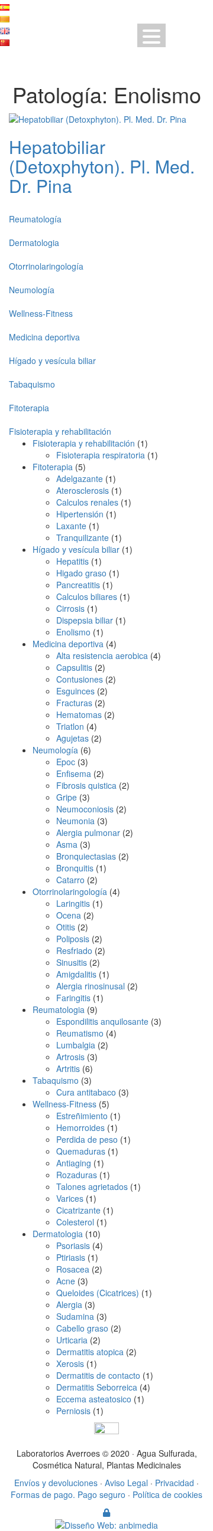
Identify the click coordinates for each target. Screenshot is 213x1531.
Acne (65, 1281)
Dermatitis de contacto (98, 1375)
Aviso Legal (126, 1483)
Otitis (65, 927)
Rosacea (72, 1269)
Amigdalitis (76, 974)
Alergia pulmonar (88, 832)
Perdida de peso (87, 1139)
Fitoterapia (29, 408)
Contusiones (79, 679)
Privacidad (174, 1483)
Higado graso (81, 573)
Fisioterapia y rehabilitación (60, 431)
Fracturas (74, 703)
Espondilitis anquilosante (102, 1021)
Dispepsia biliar (84, 620)
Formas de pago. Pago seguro (68, 1494)
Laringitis (73, 903)
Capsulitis (74, 667)
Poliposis (72, 939)
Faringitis (73, 998)
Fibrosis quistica (86, 785)
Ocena (68, 915)
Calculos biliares (86, 596)
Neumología (31, 290)
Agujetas (72, 738)
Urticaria (72, 1340)
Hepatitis (72, 561)
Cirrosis (70, 608)
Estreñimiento (82, 1116)
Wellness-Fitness (41, 313)
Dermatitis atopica (90, 1352)
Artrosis (70, 1057)
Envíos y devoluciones (56, 1483)
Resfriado (74, 950)
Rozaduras (76, 1175)
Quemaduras (80, 1151)
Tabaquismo (32, 384)
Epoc (65, 762)
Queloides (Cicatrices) (97, 1293)
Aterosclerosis (82, 490)
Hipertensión (80, 514)
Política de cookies (167, 1494)
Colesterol (75, 1222)
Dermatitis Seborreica (96, 1387)
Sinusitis (71, 962)
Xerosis (70, 1363)
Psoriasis (73, 1245)
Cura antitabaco (86, 1092)
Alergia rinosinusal (90, 986)
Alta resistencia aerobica (102, 655)
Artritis (68, 1068)
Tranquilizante (82, 537)
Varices (69, 1198)
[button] (151, 35)
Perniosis (73, 1411)
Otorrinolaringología (46, 266)
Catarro (70, 880)
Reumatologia (59, 1009)
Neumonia (75, 821)
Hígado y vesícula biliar (52, 360)
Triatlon (70, 726)
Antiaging (73, 1163)
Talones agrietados (92, 1186)
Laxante (71, 526)
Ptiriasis (70, 1257)
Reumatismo (80, 1033)
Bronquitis (74, 868)
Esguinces (75, 691)
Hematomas (79, 714)
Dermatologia (34, 242)
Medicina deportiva (44, 337)
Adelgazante (79, 478)
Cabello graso (82, 1328)
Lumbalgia (75, 1045)
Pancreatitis (78, 585)
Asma (67, 844)
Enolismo (73, 632)
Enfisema (73, 773)
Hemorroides (80, 1127)
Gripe (66, 797)
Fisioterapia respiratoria (100, 455)
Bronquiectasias (86, 856)
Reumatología (35, 219)
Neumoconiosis (85, 809)
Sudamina (75, 1316)
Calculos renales (87, 502)
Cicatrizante (78, 1210)
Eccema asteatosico (93, 1399)
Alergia (69, 1304)
